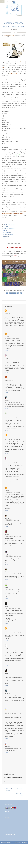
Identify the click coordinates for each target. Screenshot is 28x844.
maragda (7, 712)
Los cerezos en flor (8, 234)
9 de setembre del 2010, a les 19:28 (12, 418)
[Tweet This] (9, 293)
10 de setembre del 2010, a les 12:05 (13, 556)
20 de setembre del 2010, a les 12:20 (13, 713)
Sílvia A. (7, 400)
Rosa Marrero (8, 631)
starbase (7, 490)
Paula (6, 606)
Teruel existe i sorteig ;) (19, 794)
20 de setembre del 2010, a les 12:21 (13, 748)
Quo (6, 416)
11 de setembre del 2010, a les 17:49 (12, 608)
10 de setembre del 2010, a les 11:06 (13, 536)
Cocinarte (5, 226)
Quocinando (6, 236)
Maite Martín (8, 518)
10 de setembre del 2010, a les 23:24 (13, 573)
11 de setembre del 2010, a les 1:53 (12, 589)
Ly (5, 437)
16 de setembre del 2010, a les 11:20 (13, 675)
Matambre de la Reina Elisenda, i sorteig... (14, 789)
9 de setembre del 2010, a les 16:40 (12, 338)
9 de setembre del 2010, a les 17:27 (12, 382)
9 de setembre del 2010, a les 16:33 (12, 315)
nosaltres (5, 240)
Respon (6, 328)
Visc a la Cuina (9, 572)
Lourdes (7, 336)
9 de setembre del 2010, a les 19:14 (12, 402)
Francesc (7, 693)
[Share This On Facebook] (7, 293)
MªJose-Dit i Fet (9, 380)
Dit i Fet (5, 230)
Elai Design (24, 842)
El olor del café (7, 232)
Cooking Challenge (9, 224)
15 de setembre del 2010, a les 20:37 (13, 650)
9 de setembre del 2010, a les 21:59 (12, 462)
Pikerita (5, 238)
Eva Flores (8, 554)
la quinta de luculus (14, 9)
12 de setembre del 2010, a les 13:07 (13, 632)
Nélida (6, 648)
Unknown (7, 313)
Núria (6, 358)
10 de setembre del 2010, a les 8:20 (12, 492)
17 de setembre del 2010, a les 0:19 (12, 695)
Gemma (7, 534)
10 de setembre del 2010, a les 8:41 (12, 520)
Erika (6, 673)
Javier (6, 587)
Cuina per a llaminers (9, 228)
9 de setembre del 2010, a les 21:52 (12, 439)
